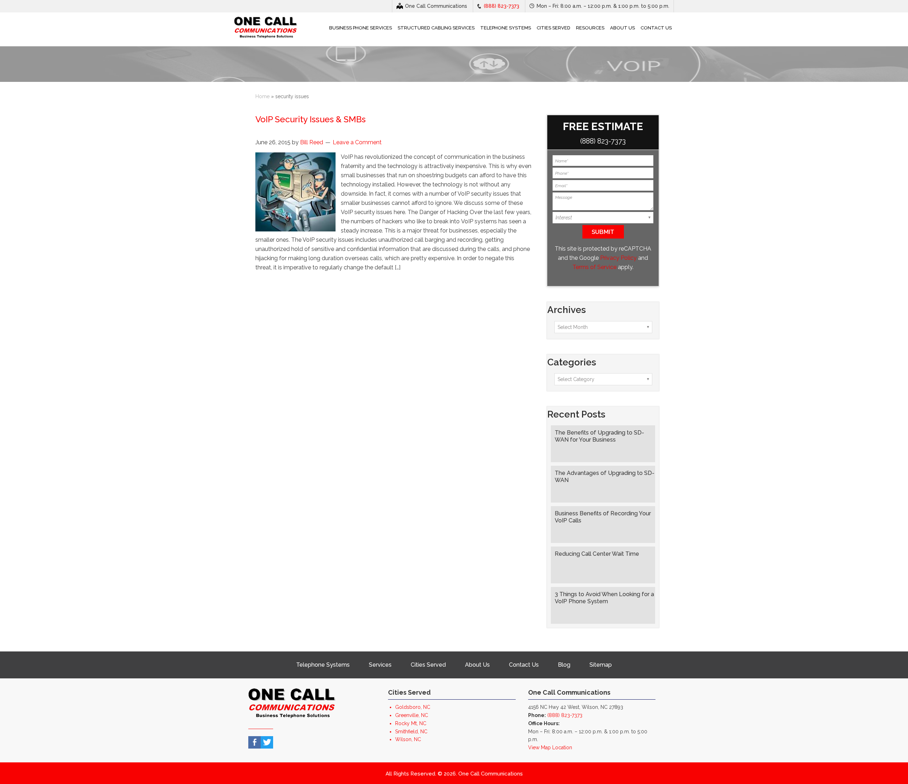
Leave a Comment (357, 142)
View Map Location (550, 747)
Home (262, 96)
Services (380, 664)
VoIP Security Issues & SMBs (310, 119)
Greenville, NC (411, 715)
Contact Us (524, 664)
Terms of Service (594, 267)
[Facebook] (254, 742)
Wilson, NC (408, 739)
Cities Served (428, 664)
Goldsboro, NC (412, 707)
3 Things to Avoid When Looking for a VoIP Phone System (604, 598)
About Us (477, 664)
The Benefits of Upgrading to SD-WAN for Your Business (599, 436)
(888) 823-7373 (501, 6)
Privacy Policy (618, 257)
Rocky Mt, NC (410, 723)
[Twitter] (267, 742)
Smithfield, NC (411, 731)
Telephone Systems (323, 664)
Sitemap (600, 664)
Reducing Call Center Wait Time (597, 553)
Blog (564, 664)
